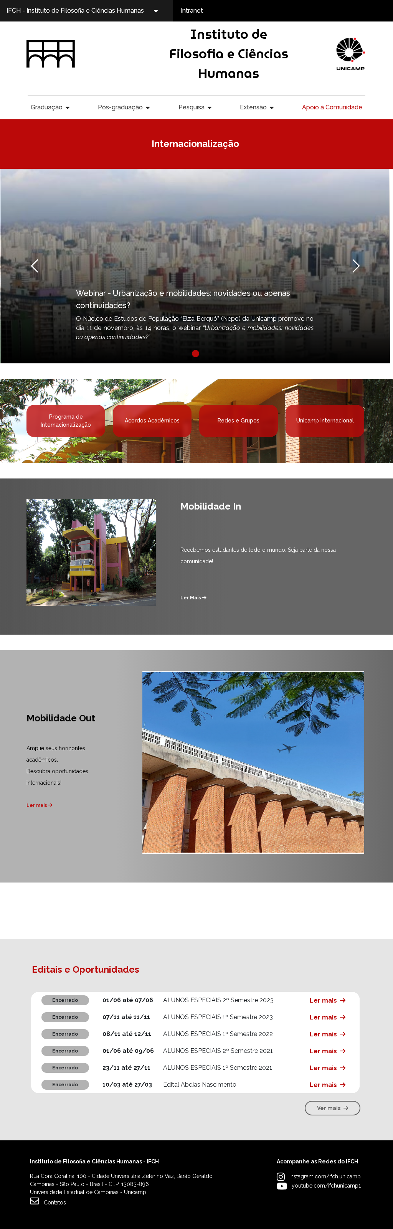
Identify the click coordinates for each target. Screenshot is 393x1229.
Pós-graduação (120, 107)
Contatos (55, 1202)
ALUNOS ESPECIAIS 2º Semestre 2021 (218, 1050)
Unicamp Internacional (325, 420)
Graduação (47, 107)
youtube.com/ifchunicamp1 (326, 1186)
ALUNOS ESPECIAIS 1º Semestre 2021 (217, 1067)
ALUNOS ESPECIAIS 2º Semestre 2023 (218, 1000)
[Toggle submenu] (162, 10)
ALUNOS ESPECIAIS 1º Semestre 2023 (218, 1017)
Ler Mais (191, 597)
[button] (51, 266)
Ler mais (37, 805)
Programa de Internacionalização (66, 421)
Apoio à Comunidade (332, 107)
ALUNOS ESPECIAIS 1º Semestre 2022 (218, 1034)
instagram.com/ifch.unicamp (325, 1176)
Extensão (253, 107)
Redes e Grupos (238, 420)
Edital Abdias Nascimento (199, 1084)
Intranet (192, 10)
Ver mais (328, 1108)
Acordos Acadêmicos (152, 420)
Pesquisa (191, 107)
